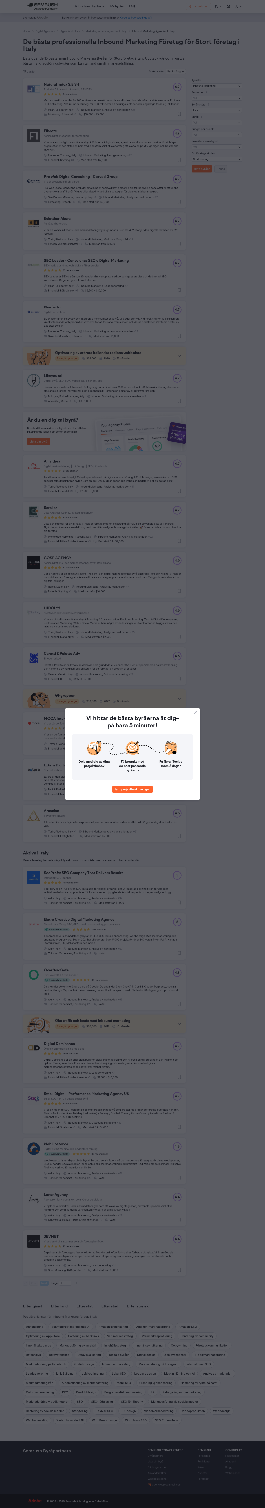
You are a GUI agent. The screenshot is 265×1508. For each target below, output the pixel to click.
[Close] (195, 712)
